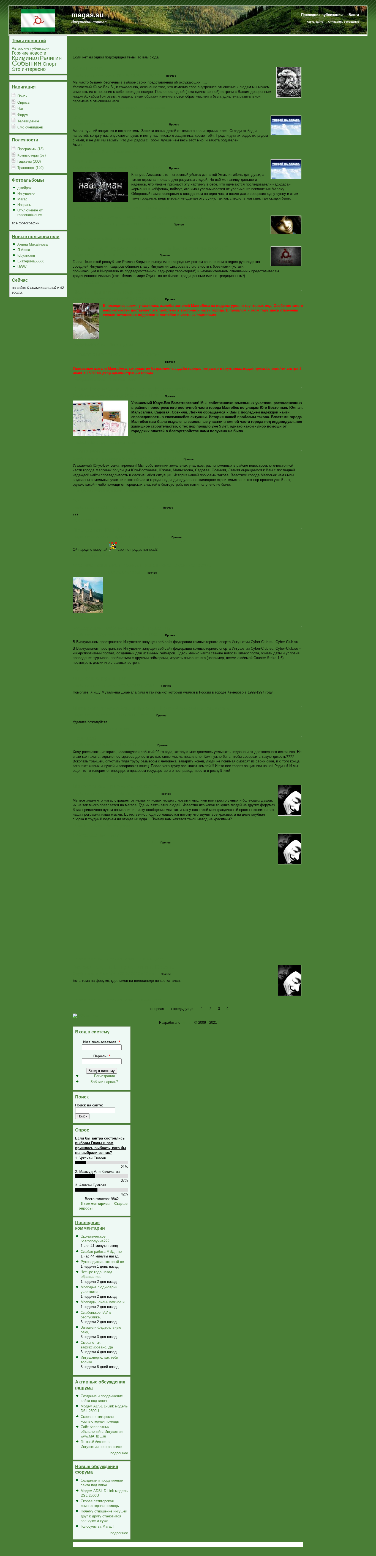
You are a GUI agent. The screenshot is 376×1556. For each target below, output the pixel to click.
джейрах (24, 188)
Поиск (22, 96)
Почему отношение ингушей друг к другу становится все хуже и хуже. (104, 1516)
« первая (156, 1008)
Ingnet (106, 715)
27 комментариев (133, 239)
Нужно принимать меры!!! (108, 292)
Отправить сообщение (343, 21)
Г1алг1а (107, 255)
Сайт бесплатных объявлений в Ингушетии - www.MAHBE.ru (103, 1431)
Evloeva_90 (110, 75)
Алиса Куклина (114, 224)
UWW (21, 267)
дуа (77, 117)
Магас (22, 199)
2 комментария (127, 151)
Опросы (23, 102)
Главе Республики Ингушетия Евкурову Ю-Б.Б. (137, 389)
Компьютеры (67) (31, 155)
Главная (73, 38)
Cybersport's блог (90, 669)
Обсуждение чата (96, 835)
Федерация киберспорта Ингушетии (121, 628)
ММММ (106, 745)
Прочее (171, 75)
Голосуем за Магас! (97, 1526)
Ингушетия (26, 193)
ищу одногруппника (99, 678)
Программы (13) (30, 149)
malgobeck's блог (90, 345)
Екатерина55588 (30, 261)
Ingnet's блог (86, 728)
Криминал (25, 58)
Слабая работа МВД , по (101, 1251)
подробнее (119, 1453)
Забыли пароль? (104, 1082)
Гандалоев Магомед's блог (98, 491)
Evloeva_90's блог (90, 108)
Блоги (353, 15)
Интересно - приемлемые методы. (120, 786)
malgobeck (110, 299)
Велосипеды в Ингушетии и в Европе (124, 967)
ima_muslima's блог (92, 151)
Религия (51, 58)
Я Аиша (23, 250)
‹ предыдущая (182, 1008)
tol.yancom (26, 255)
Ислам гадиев (113, 537)
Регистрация (104, 1076)
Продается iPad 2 (96, 530)
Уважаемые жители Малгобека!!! (117, 354)
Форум (22, 115)
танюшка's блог (88, 699)
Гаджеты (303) (29, 161)
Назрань (24, 205)
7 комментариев (121, 959)
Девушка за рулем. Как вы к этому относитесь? (138, 217)
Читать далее (153, 108)
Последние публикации (322, 15)
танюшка (108, 685)
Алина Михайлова (32, 244)
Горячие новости (29, 53)
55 (76, 500)
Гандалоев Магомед (119, 458)
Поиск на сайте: (89, 1105)
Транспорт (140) (30, 168)
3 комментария (139, 491)
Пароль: (101, 1056)
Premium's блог (88, 826)
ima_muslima (112, 124)
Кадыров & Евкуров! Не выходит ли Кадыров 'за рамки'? (151, 248)
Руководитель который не (102, 1262)
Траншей (84, 738)
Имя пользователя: (101, 1042)
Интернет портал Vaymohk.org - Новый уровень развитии (151, 708)
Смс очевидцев (30, 127)
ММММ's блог (87, 777)
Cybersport (110, 635)
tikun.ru (187, 1022)
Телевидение (28, 121)
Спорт (50, 64)
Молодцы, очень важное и (102, 1302)
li (101, 572)
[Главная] (38, 20)
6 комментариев (95, 1204)
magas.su (87, 15)
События (27, 63)
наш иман (86, 161)
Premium (108, 793)
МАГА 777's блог (89, 520)
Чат (20, 108)
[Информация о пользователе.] (289, 96)
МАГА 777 (109, 507)
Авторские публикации (30, 48)
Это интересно (29, 69)
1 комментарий (123, 108)
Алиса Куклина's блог (94, 239)
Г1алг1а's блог (87, 282)
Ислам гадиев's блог (93, 556)
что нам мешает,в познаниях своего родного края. (142, 565)
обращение (88, 68)
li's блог (82, 619)
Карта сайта (315, 21)
